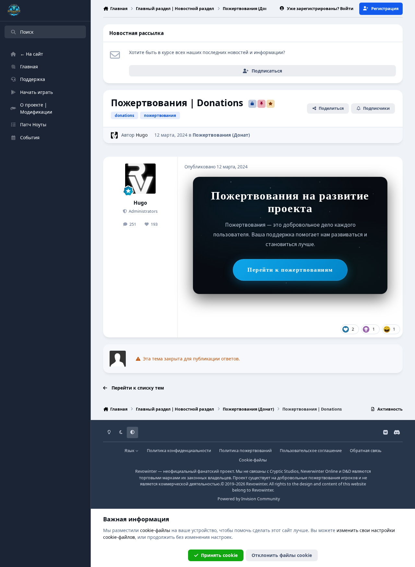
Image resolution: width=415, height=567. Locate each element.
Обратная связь (365, 450)
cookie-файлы (155, 530)
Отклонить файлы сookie (282, 555)
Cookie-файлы (253, 460)
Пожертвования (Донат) (221, 135)
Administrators (143, 211)
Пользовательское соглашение (311, 450)
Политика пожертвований (245, 450)
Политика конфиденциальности (179, 450)
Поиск (26, 32)
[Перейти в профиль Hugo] (114, 135)
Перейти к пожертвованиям (290, 270)
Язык (130, 450)
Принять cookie (219, 555)
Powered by (249, 499)
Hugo (142, 135)
